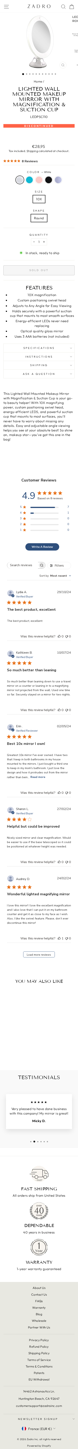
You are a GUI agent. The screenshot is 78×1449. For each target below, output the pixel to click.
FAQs (39, 1301)
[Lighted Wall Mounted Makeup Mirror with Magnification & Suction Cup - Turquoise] (12, 1056)
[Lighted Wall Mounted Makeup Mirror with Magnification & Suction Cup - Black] (21, 1056)
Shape (39, 210)
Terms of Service (39, 1360)
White (20, 180)
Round (39, 218)
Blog (39, 1314)
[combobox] (55, 576)
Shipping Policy (39, 1353)
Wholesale (39, 1321)
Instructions (39, 356)
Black (49, 180)
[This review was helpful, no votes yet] (59, 636)
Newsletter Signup (38, 1419)
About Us (39, 1288)
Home (38, 81)
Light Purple (58, 180)
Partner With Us (39, 1327)
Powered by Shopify (39, 1445)
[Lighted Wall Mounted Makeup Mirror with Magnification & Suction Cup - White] (7, 1056)
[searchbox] (22, 565)
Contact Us (39, 1294)
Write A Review (42, 547)
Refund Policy (39, 1346)
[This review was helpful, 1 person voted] (59, 938)
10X (39, 199)
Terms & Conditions (39, 1366)
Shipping (32, 151)
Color (39, 172)
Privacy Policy (39, 1340)
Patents (39, 1373)
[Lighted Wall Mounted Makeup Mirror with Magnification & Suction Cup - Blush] (16, 1056)
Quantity (39, 234)
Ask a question (39, 373)
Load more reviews (39, 955)
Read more (37, 777)
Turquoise (29, 180)
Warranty (39, 1307)
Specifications (39, 347)
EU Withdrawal (39, 1379)
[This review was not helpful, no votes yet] (66, 636)
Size (39, 191)
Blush (39, 180)
